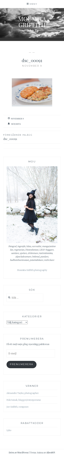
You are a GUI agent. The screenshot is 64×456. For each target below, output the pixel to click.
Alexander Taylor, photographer (23, 393)
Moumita (16, 124)
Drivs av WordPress (18, 452)
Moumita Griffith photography (32, 270)
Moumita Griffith (32, 22)
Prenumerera (21, 364)
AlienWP (50, 452)
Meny (33, 4)
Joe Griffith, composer (18, 407)
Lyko (9, 430)
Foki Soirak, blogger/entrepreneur (24, 400)
